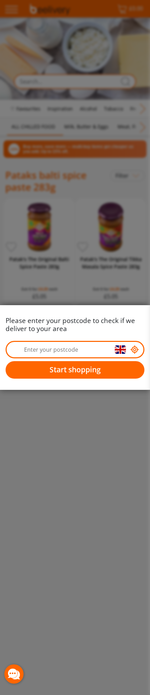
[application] (14, 674)
